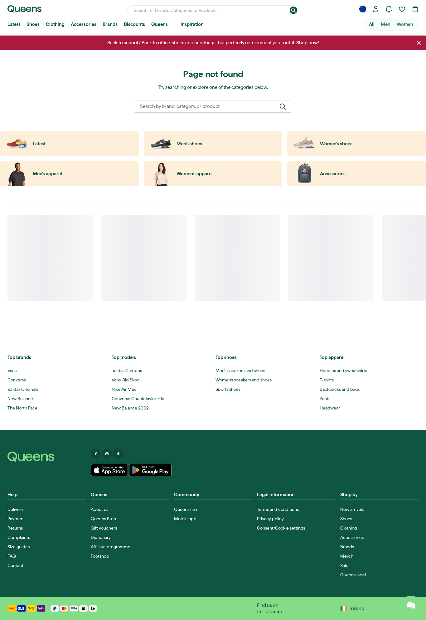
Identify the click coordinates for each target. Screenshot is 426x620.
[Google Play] (150, 470)
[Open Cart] (415, 9)
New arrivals (352, 509)
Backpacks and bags (340, 389)
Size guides (18, 546)
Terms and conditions (278, 509)
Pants (325, 398)
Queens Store (104, 518)
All (372, 24)
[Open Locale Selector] (362, 9)
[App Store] (109, 470)
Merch (346, 556)
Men (385, 24)
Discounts (134, 24)
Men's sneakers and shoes (240, 370)
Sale (344, 565)
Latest (13, 24)
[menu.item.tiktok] (118, 454)
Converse (16, 379)
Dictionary (101, 537)
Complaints (18, 537)
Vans (12, 370)
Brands (110, 24)
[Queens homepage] (24, 9)
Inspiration (192, 24)
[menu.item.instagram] (107, 454)
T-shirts (327, 379)
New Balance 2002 (130, 407)
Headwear (330, 407)
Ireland (357, 608)
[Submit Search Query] (293, 10)
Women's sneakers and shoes (243, 379)
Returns (15, 528)
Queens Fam (186, 509)
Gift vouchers (104, 528)
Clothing (55, 24)
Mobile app (185, 518)
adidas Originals (22, 389)
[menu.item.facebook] (96, 454)
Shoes (33, 24)
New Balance (20, 398)
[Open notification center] (388, 9)
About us (99, 509)
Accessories (83, 24)
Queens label (353, 574)
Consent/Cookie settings (281, 528)
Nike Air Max (124, 389)
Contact (15, 565)
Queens (159, 24)
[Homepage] (46, 457)
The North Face (22, 407)
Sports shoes (227, 389)
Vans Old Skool (126, 379)
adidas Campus (127, 370)
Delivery (15, 509)
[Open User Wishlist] (402, 9)
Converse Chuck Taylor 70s (138, 398)
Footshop (100, 556)
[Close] (419, 43)
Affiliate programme (110, 546)
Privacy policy (270, 518)
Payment (16, 518)
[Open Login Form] (375, 9)
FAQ (11, 556)
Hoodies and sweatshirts (343, 370)
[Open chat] (411, 605)
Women (405, 24)
